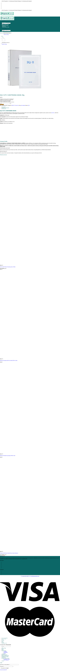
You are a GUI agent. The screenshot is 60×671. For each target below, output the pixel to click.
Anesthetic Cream (7, 659)
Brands (3, 642)
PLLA (5, 653)
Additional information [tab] (5, 107)
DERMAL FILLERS (5, 25)
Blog (2, 6)
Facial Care (17, 105)
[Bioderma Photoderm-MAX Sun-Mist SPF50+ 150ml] (13, 357)
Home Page (4, 648)
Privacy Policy (4, 3)
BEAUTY (13, 105)
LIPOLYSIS (4, 26)
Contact (3, 5)
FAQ (2, 18)
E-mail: (34, 576)
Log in (7, 668)
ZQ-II (29, 105)
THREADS (4, 22)
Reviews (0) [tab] (4, 108)
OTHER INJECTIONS (5, 27)
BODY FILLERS (4, 23)
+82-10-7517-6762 (25, 576)
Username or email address (5, 664)
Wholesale (3, 564)
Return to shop (4, 44)
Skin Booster (4, 19)
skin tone (52, 112)
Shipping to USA (4, 7)
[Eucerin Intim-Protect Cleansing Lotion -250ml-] (19, 263)
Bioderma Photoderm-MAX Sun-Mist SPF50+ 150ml (8, 360)
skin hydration (23, 105)
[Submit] (2, 647)
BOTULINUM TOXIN (5, 24)
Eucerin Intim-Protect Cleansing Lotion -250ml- (8, 266)
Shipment (3, 563)
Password (2, 666)
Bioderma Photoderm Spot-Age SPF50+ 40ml (7, 455)
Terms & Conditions (5, 2)
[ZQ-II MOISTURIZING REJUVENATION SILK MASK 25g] (4, 43)
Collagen (5, 20)
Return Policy (4, 567)
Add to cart (1, 104)
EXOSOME (6, 21)
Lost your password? (3, 669)
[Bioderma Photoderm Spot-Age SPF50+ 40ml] (15, 452)
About (3, 4)
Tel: (21, 576)
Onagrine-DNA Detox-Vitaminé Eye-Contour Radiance (9, 553)
